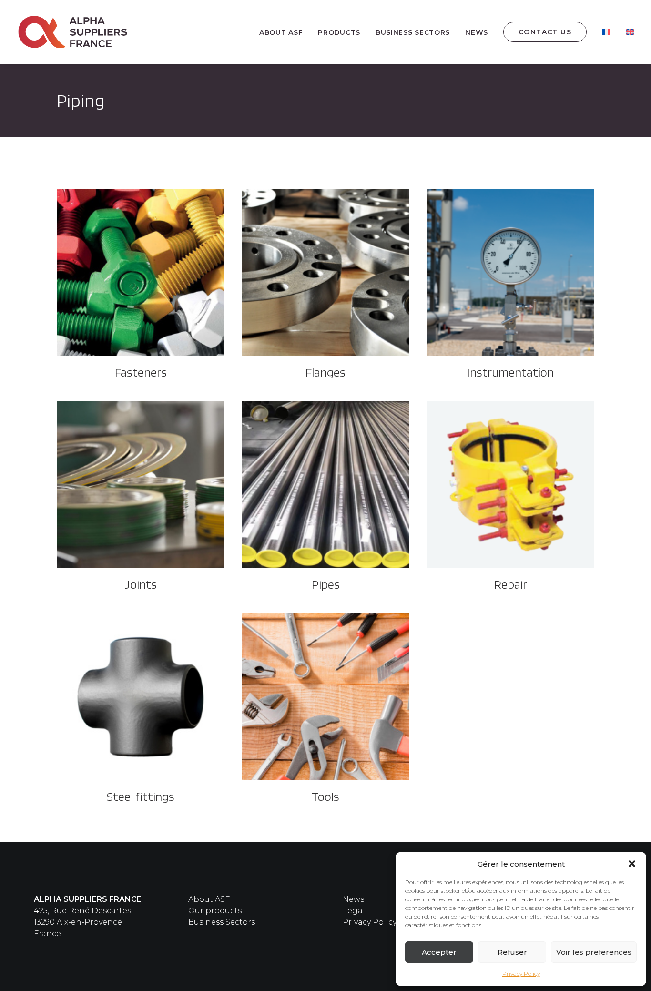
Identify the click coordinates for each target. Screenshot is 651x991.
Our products (215, 910)
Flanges (325, 372)
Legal (354, 910)
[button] (632, 863)
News (476, 32)
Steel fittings (140, 796)
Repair (510, 584)
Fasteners (141, 372)
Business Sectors (221, 922)
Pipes (326, 584)
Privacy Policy (521, 973)
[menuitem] (284, 32)
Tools (325, 796)
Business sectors (413, 32)
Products (339, 32)
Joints (140, 584)
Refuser (512, 952)
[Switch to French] (606, 32)
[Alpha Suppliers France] (73, 32)
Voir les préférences (593, 952)
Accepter (439, 952)
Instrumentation (510, 372)
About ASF (281, 32)
